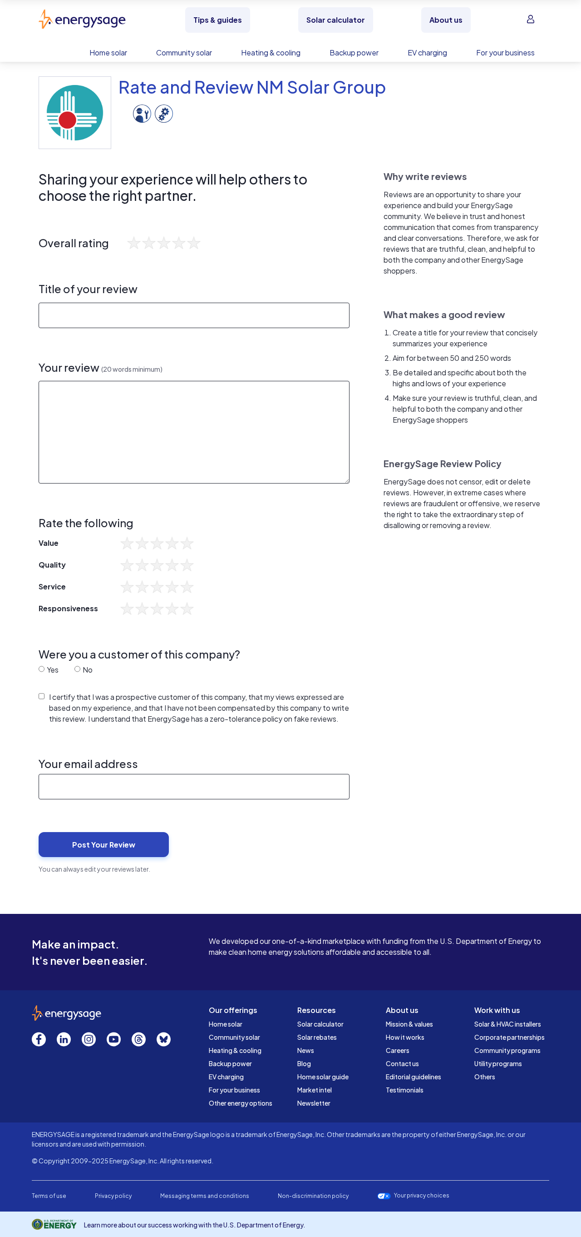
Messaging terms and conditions (204, 1195)
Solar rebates (317, 1037)
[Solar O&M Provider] (164, 112)
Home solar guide (323, 1076)
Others (484, 1076)
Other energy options (240, 1103)
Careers (397, 1050)
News (305, 1050)
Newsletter (313, 1103)
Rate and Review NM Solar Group (252, 86)
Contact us (402, 1063)
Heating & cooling (235, 1050)
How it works (405, 1037)
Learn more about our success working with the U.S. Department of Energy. (194, 1225)
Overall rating (74, 242)
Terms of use (49, 1195)
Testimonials (404, 1090)
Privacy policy (113, 1195)
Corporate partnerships (509, 1037)
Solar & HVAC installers (507, 1024)
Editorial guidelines (413, 1076)
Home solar (225, 1024)
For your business (234, 1090)
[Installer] (142, 112)
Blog (304, 1063)
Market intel (314, 1090)
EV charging (226, 1076)
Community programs (507, 1050)
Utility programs (498, 1063)
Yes (52, 669)
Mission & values (409, 1024)
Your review (100, 367)
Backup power (230, 1063)
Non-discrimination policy (313, 1195)
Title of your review (88, 288)
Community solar (234, 1037)
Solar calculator (320, 1024)
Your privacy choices (421, 1195)
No (87, 669)
